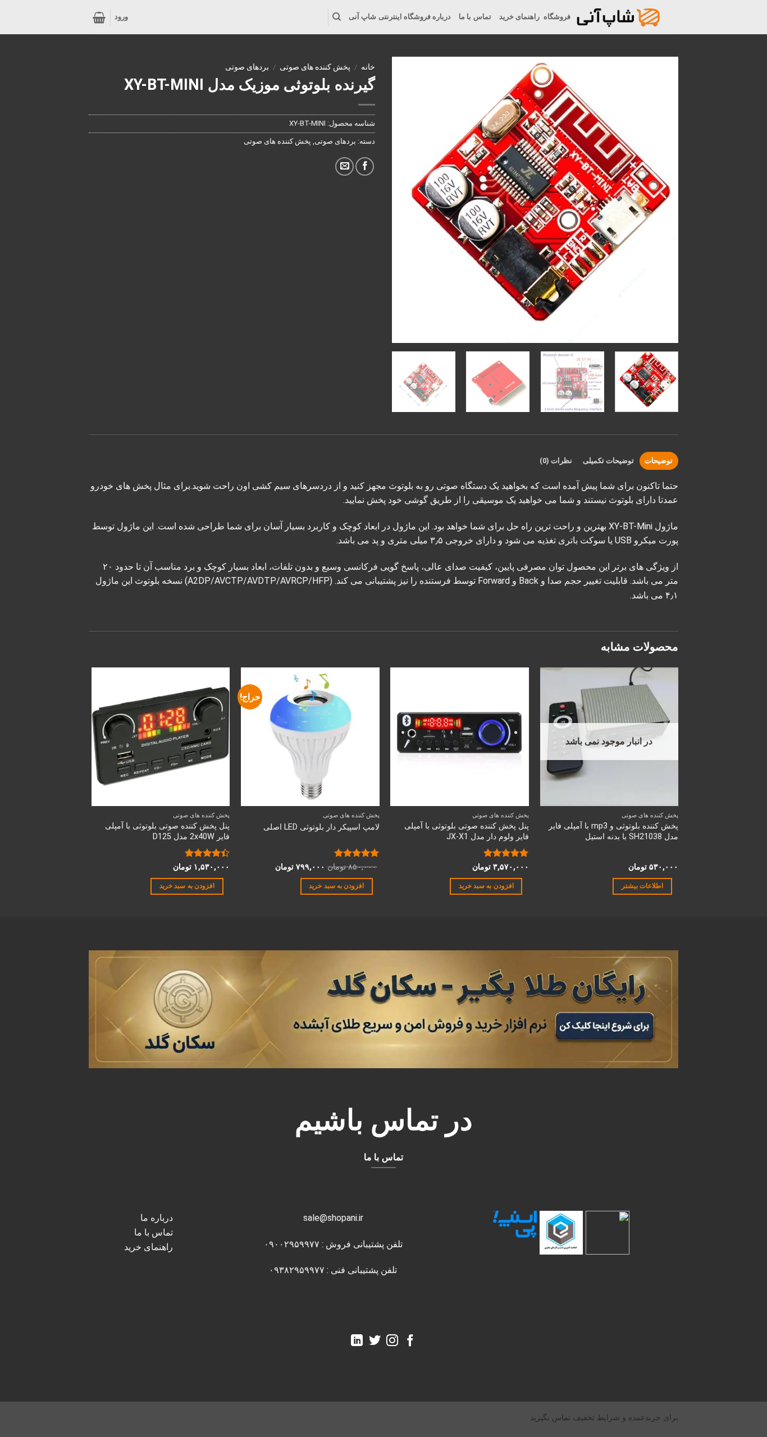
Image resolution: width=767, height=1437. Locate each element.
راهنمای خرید (519, 16)
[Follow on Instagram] (392, 1341)
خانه (368, 66)
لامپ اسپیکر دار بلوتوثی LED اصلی (321, 827)
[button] (121, 17)
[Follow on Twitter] (375, 1341)
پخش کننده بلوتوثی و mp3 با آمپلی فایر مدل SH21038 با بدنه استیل (613, 831)
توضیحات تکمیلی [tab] (608, 460)
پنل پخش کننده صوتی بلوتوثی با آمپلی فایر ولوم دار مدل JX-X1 (466, 831)
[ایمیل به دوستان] (344, 166)
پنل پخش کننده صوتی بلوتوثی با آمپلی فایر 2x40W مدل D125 (167, 831)
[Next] (659, 199)
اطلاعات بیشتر (642, 886)
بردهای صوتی (247, 66)
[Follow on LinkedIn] (357, 1341)
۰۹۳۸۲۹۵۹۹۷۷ (297, 1270)
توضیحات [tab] (659, 460)
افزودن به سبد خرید (486, 886)
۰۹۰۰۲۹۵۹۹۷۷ (291, 1244)
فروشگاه (557, 16)
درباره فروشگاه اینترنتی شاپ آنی (400, 16)
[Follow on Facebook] (410, 1341)
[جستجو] (336, 17)
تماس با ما (475, 16)
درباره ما (156, 1217)
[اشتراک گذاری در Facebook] (364, 166)
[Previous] (411, 199)
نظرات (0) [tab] (556, 460)
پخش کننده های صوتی (315, 66)
